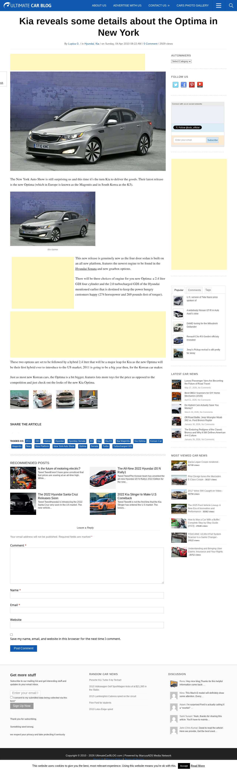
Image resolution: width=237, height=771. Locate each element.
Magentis (16, 446)
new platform (42, 446)
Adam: (183, 704)
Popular (178, 290)
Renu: (183, 681)
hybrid (47, 441)
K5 (91, 441)
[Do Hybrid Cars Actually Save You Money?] (176, 408)
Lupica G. (73, 43)
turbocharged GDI (122, 446)
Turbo (106, 446)
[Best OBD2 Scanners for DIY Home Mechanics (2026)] (176, 396)
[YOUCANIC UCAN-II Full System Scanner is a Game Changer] (179, 537)
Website (15, 620)
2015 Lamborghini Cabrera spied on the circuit (112, 696)
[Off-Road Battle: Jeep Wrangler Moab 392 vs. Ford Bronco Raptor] (176, 421)
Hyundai (89, 43)
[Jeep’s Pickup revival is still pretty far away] (178, 353)
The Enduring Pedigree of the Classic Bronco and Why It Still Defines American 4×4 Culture (205, 432)
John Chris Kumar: (189, 728)
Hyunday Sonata (77, 441)
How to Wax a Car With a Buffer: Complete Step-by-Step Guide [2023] (204, 522)
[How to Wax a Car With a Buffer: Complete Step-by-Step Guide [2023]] (179, 523)
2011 (28, 441)
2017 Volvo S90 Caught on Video (204, 491)
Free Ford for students (100, 702)
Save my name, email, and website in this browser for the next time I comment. (65, 639)
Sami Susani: (186, 716)
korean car (156, 441)
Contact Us (157, 5)
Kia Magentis (123, 441)
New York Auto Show (64, 446)
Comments (194, 290)
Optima (82, 446)
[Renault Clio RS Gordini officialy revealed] (178, 340)
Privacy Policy (114, 759)
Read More (198, 765)
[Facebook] (183, 85)
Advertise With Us (127, 5)
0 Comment (150, 43)
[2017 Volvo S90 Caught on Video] (179, 494)
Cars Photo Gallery (193, 5)
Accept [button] (184, 766)
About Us (99, 5)
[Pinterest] (192, 85)
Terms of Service (134, 759)
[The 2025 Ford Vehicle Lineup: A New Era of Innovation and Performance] (179, 508)
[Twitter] (175, 85)
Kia (97, 43)
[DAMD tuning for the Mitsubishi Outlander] (178, 327)
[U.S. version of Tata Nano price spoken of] (178, 300)
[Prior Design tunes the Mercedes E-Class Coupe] (179, 480)
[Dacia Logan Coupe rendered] (179, 465)
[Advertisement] (77, 62)
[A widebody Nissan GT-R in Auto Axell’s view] (178, 314)
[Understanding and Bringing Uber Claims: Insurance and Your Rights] (179, 552)
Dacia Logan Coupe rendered (203, 462)
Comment (18, 545)
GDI (37, 441)
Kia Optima (140, 441)
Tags (208, 289)
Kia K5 (108, 441)
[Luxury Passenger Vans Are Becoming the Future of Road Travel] (176, 384)
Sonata (94, 446)
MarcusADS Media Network (155, 755)
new (28, 446)
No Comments (204, 388)
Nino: (182, 693)
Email (15, 605)
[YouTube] (200, 85)
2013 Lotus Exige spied (101, 709)
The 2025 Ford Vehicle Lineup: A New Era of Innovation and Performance (204, 508)
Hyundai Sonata (86, 268)
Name (15, 590)
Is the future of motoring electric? (59, 468)
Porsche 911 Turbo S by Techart (105, 680)
